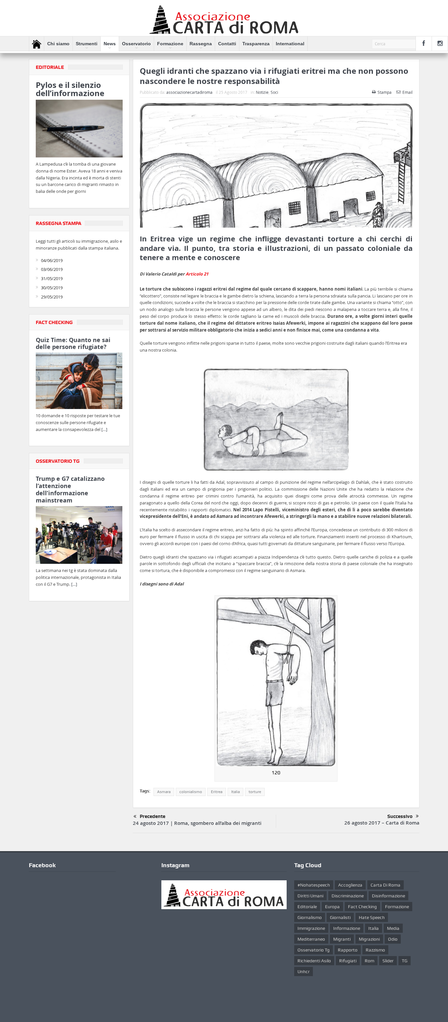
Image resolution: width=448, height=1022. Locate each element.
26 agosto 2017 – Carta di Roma (381, 822)
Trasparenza (256, 43)
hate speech (372, 917)
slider (388, 960)
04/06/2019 (52, 260)
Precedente (152, 816)
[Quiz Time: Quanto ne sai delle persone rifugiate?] (79, 382)
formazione (397, 906)
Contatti (227, 43)
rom (369, 960)
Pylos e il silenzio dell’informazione (70, 89)
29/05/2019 (52, 297)
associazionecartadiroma (189, 92)
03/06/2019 (52, 269)
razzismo (375, 949)
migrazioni (369, 939)
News (110, 43)
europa (332, 906)
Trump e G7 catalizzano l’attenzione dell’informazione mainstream (70, 489)
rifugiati (347, 960)
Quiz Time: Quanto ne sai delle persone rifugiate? (73, 343)
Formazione (170, 43)
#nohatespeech (313, 885)
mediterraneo (311, 939)
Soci (274, 92)
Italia (235, 791)
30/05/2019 (52, 288)
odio (392, 939)
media (393, 928)
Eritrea (216, 791)
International (290, 43)
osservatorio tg (313, 949)
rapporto (347, 949)
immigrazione (311, 928)
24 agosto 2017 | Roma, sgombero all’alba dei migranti (197, 823)
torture (255, 791)
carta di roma (385, 885)
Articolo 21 (197, 274)
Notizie (262, 92)
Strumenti (86, 43)
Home (36, 43)
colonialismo (190, 791)
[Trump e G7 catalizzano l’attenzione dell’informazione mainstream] (79, 536)
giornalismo (309, 917)
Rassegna (201, 43)
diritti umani (310, 895)
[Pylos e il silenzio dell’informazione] (79, 130)
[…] (104, 429)
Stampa (384, 92)
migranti (342, 939)
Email (407, 92)
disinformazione (388, 895)
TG (404, 960)
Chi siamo (58, 43)
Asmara (164, 791)
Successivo (400, 816)
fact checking (362, 906)
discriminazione (348, 895)
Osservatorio (136, 43)
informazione (346, 928)
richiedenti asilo (314, 960)
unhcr (303, 971)
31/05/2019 (52, 278)
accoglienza (350, 885)
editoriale (307, 906)
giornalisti (340, 917)
